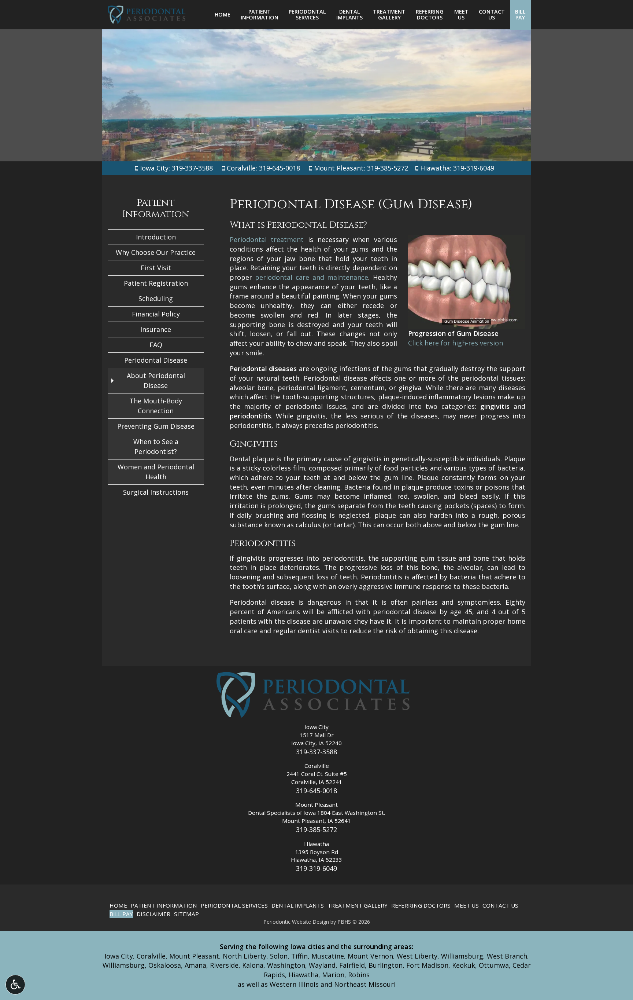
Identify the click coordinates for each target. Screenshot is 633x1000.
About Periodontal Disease (156, 380)
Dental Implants (297, 905)
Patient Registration (156, 283)
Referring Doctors (421, 905)
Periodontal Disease (155, 360)
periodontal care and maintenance (311, 277)
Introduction (156, 236)
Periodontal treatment (267, 239)
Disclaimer (153, 913)
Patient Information (155, 209)
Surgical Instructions (156, 492)
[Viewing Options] (15, 984)
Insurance (155, 329)
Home (222, 15)
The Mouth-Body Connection (155, 405)
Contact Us (500, 905)
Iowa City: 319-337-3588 (175, 168)
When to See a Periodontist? (155, 446)
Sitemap (186, 913)
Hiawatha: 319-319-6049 (457, 168)
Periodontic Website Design (296, 921)
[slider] (466, 323)
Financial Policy (156, 313)
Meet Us (466, 905)
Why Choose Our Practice (156, 252)
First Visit (156, 267)
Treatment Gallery (357, 905)
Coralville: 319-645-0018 (263, 168)
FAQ (155, 344)
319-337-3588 (316, 751)
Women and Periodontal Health (156, 471)
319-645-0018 (316, 790)
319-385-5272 (316, 829)
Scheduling (155, 298)
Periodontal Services (234, 905)
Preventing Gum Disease (156, 426)
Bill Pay (121, 913)
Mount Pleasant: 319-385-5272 (361, 168)
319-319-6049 (316, 868)
